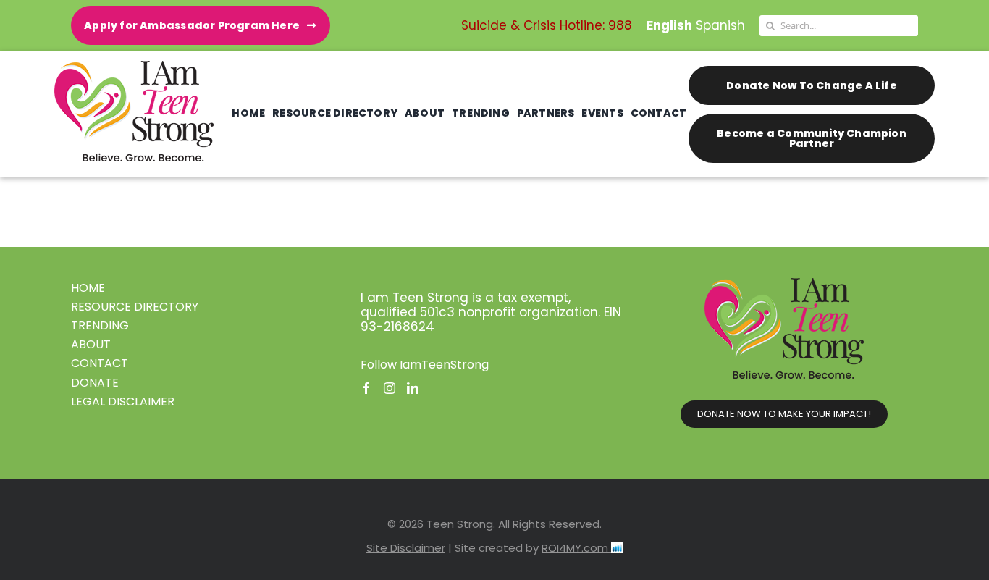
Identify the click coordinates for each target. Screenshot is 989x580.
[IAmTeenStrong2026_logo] (134, 66)
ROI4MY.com (576, 547)
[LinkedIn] (412, 388)
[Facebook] (366, 388)
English (669, 25)
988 (620, 25)
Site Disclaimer (405, 547)
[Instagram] (389, 388)
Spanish (720, 25)
